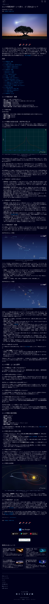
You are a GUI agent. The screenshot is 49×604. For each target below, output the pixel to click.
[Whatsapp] (29, 45)
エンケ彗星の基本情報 (8, 87)
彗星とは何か (42, 426)
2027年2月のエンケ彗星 (9, 72)
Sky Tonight (28, 55)
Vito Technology (25, 39)
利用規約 (23, 599)
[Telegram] (26, 45)
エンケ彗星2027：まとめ (8, 93)
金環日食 (16, 324)
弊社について (5, 586)
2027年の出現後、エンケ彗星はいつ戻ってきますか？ (15, 85)
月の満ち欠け (5, 584)
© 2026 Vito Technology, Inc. (24, 597)
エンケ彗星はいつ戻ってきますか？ (11, 77)
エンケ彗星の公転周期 (9, 91)
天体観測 (6, 11)
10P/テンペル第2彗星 (8, 513)
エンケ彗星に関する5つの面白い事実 (12, 88)
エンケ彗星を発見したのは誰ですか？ (12, 90)
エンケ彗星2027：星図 (8, 69)
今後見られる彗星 (9, 514)
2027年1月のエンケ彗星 (9, 71)
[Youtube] (27, 594)
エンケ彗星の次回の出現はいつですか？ (12, 79)
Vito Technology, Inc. (13, 517)
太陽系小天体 (11, 11)
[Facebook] (19, 45)
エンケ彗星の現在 (8, 63)
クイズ (3, 580)
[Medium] (24, 594)
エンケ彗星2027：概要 (8, 61)
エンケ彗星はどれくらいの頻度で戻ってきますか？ (14, 82)
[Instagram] (19, 594)
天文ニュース (6, 4)
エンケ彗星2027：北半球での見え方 (11, 66)
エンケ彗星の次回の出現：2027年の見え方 (12, 64)
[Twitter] (22, 45)
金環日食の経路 (14, 214)
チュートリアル (5, 578)
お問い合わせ (5, 588)
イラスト (4, 582)
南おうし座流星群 (33, 436)
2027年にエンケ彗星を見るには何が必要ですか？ (14, 80)
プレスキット (28, 599)
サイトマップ (33, 599)
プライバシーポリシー (17, 599)
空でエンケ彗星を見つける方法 (10, 74)
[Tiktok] (29, 594)
